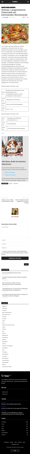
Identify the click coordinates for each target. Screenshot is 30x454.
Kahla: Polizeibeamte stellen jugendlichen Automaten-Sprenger (22, 201)
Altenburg (4, 308)
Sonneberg (4, 347)
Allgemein (4, 306)
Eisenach (4, 318)
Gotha (3, 327)
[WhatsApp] (12, 20)
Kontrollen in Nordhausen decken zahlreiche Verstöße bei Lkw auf (14, 278)
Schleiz (4, 343)
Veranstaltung (12, 7)
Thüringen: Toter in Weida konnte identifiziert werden (7, 200)
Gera (3, 322)
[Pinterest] (9, 20)
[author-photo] (15, 214)
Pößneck (4, 339)
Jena (3, 331)
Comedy (4, 316)
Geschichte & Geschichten (8, 325)
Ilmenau (11, 5)
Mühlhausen (5, 335)
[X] (6, 20)
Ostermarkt (16, 183)
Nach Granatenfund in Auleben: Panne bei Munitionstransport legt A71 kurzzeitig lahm (11, 283)
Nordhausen (5, 337)
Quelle (3, 133)
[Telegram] (15, 450)
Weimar (4, 364)
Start (2, 5)
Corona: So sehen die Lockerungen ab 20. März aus (14, 408)
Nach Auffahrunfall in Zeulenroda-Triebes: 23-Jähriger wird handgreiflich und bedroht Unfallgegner (14, 295)
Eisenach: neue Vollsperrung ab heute (11, 404)
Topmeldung (5, 354)
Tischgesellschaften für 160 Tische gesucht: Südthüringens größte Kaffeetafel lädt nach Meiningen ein (15, 289)
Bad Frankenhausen (7, 312)
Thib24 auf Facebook (10, 175)
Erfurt (3, 320)
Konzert (4, 333)
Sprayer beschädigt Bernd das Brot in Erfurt (11, 272)
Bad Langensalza (6, 314)
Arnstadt (4, 310)
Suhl (3, 350)
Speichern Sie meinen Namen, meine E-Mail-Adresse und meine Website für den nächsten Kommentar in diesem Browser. (14, 253)
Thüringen (7, 5)
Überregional (5, 358)
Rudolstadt (4, 341)
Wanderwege (5, 362)
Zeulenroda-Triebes (6, 366)
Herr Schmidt (5, 17)
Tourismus (4, 356)
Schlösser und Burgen (7, 345)
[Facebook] (2, 20)
